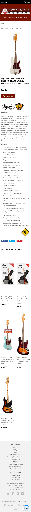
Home (2, 23)
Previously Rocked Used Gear (15, 457)
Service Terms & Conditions (15, 464)
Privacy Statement (15, 469)
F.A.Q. (15, 452)
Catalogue (15, 450)
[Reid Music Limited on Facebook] (13, 494)
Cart (28, 2)
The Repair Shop (15, 459)
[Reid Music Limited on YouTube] (22, 494)
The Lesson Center (15, 454)
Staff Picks (15, 461)
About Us (15, 447)
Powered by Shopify (22, 501)
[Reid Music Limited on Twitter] (8, 494)
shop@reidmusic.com (17, 483)
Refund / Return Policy (15, 466)
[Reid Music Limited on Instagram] (18, 494)
